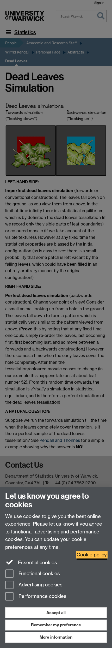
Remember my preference (56, 624)
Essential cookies (37, 563)
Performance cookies (41, 596)
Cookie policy (92, 555)
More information (56, 637)
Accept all (56, 612)
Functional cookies (38, 573)
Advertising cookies (40, 585)
